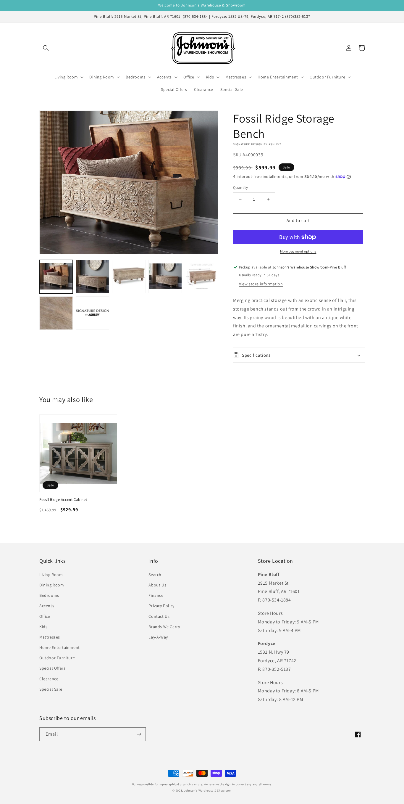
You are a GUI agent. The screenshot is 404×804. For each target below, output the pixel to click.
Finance (155, 595)
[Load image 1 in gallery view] (56, 276)
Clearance (48, 678)
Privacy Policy (161, 605)
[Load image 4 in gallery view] (165, 276)
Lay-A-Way (158, 637)
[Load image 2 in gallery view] (92, 276)
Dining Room (51, 585)
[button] (45, 47)
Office (44, 616)
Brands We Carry (164, 626)
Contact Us (158, 616)
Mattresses (49, 637)
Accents (46, 605)
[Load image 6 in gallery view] (56, 313)
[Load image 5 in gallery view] (201, 276)
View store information (261, 284)
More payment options (298, 251)
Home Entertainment (59, 647)
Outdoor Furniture (57, 657)
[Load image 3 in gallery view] (129, 276)
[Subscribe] (139, 734)
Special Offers (52, 668)
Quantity (240, 187)
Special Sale (50, 689)
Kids (43, 626)
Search (154, 574)
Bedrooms (49, 595)
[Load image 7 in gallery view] (92, 313)
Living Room (51, 574)
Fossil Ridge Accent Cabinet (63, 499)
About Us (157, 585)
